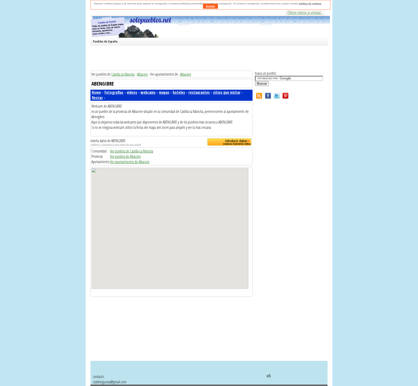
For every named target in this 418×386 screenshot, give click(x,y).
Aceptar (210, 6)
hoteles (179, 92)
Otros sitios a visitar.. (304, 13)
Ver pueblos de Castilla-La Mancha (131, 151)
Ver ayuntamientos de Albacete (129, 161)
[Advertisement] (207, 59)
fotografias (113, 92)
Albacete (142, 74)
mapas (164, 92)
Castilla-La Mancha (122, 74)
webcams (148, 92)
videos (132, 92)
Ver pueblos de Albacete (125, 156)
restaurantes (199, 92)
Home (96, 92)
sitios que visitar (226, 92)
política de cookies (310, 3)
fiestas (97, 97)
